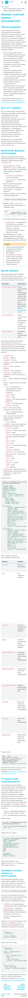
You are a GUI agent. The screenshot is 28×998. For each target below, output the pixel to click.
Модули (7, 6)
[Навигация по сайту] (2, 2)
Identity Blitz (4, 994)
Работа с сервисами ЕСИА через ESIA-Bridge (14, 8)
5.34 (11, 1)
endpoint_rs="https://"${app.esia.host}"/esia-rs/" (16, 199)
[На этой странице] (25, 2)
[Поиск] (22, 2)
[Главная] (2, 7)
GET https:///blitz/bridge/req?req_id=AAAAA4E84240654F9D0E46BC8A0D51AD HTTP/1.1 (14, 891)
